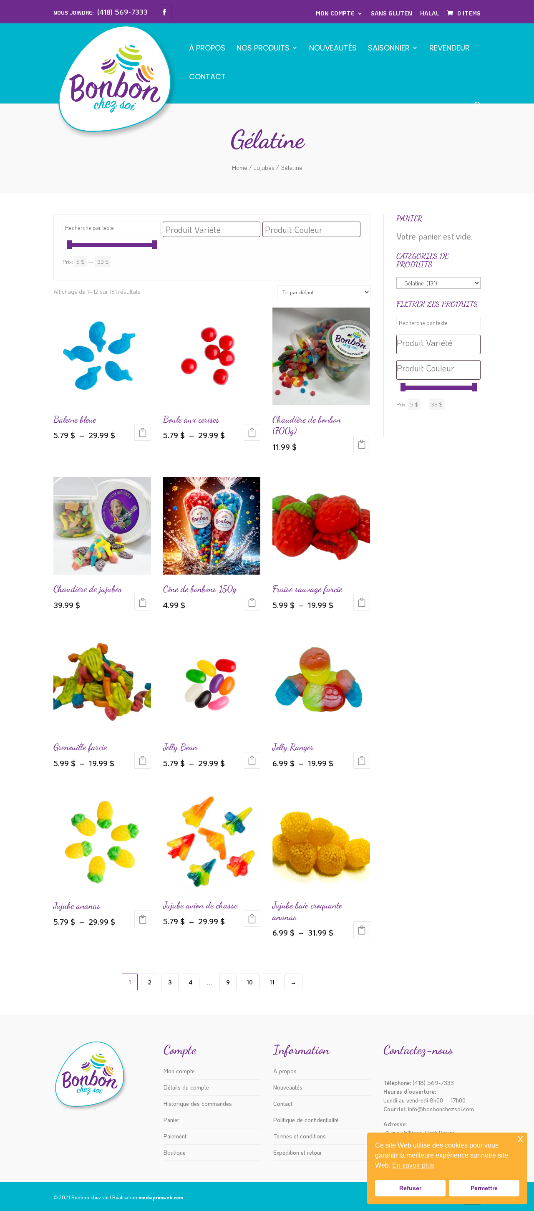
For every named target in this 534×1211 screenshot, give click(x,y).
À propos (207, 48)
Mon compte (335, 13)
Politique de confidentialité (306, 1120)
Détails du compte (186, 1087)
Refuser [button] (410, 1188)
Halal (429, 13)
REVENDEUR (449, 48)
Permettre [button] (484, 1188)
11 (272, 982)
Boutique (175, 1152)
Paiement (175, 1136)
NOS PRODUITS (263, 48)
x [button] (520, 1139)
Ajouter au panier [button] (252, 602)
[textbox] (213, 229)
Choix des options (142, 432)
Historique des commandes (198, 1104)
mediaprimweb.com (161, 1197)
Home (239, 167)
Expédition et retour (297, 1152)
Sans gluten (391, 13)
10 (250, 982)
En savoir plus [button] (413, 1165)
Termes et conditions (299, 1136)
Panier (171, 1120)
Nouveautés (333, 48)
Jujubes (264, 167)
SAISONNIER (389, 48)
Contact (207, 77)
